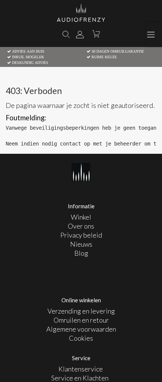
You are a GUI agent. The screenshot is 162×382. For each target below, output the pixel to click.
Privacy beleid (81, 235)
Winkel (81, 217)
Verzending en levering (81, 311)
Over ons (81, 226)
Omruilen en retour (81, 320)
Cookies (81, 338)
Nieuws (81, 244)
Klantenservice (81, 369)
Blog (81, 253)
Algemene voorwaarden (81, 329)
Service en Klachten (80, 378)
